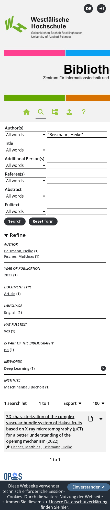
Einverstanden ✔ (88, 487)
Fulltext (12, 205)
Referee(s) (15, 174)
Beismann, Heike (18, 250)
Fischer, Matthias (19, 256)
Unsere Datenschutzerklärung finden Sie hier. (74, 504)
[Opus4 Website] (13, 478)
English (10, 312)
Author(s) (14, 128)
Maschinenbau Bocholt (24, 387)
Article (9, 293)
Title (9, 143)
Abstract (13, 189)
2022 (8, 275)
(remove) (93, 368)
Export (69, 403)
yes (7, 331)
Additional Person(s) (24, 158)
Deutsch (88, 8)
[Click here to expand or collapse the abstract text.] (101, 419)
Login (101, 8)
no (6, 349)
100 (96, 403)
